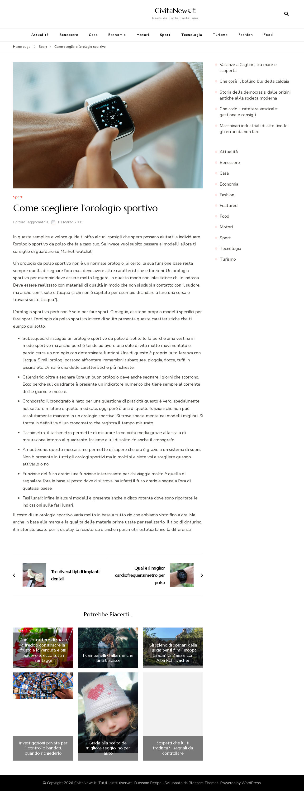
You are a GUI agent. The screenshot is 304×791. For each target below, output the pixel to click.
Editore (19, 222)
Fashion (245, 35)
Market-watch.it (76, 251)
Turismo (220, 35)
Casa (93, 35)
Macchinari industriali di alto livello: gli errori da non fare (254, 128)
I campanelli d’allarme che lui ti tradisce (108, 658)
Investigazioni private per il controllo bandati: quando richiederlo (43, 748)
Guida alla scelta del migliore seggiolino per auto (108, 748)
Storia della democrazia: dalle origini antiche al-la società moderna (255, 95)
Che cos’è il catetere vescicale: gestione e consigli (249, 112)
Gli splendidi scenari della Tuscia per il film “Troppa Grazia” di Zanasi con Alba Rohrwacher (173, 652)
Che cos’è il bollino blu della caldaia (254, 81)
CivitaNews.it (175, 10)
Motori (143, 35)
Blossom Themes (203, 783)
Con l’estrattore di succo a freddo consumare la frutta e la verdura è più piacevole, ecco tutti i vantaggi (43, 650)
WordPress (251, 783)
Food (268, 35)
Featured (229, 205)
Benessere (68, 35)
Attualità (40, 35)
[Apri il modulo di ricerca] (286, 14)
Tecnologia (191, 35)
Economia (117, 35)
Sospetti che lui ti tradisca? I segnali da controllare (173, 748)
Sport (165, 35)
